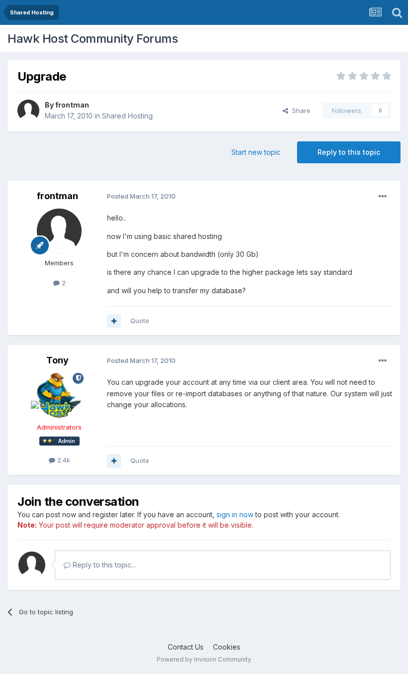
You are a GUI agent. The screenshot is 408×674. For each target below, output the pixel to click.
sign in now (234, 514)
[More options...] (383, 197)
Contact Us (186, 647)
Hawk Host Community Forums (92, 38)
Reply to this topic (348, 152)
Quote (139, 321)
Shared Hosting (127, 116)
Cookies (226, 647)
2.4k (62, 460)
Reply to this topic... (103, 565)
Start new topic (256, 152)
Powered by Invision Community (204, 659)
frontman (72, 105)
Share (299, 110)
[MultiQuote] (114, 321)
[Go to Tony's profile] (59, 395)
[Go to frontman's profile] (28, 110)
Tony (57, 360)
